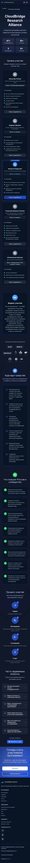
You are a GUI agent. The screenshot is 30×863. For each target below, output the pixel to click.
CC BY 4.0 (8, 858)
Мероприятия (4, 809)
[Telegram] (2, 834)
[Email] (2, 839)
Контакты (15, 768)
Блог (2, 811)
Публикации (3, 796)
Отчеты (2, 798)
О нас (2, 813)
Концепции (3, 794)
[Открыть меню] (27, 2)
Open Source (4, 800)
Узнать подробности (15, 112)
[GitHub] (2, 830)
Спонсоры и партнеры (6, 821)
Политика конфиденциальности (8, 851)
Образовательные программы (8, 807)
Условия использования (7, 854)
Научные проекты (15, 773)
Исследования (4, 792)
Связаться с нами (5, 823)
